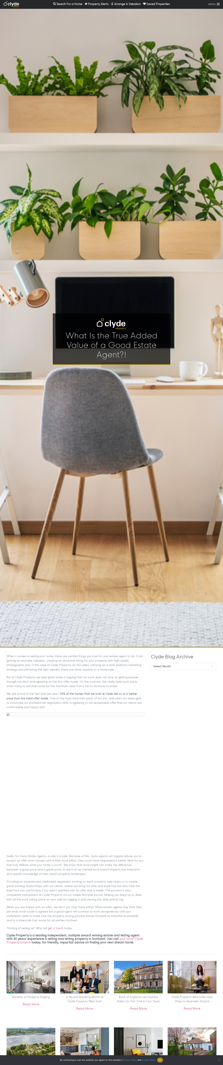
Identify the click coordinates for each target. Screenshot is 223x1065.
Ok (160, 1060)
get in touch (55, 928)
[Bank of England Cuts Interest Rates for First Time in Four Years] (138, 977)
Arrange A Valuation (127, 4)
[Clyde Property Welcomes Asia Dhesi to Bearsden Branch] (192, 977)
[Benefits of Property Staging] (31, 977)
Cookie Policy (148, 1060)
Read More (31, 1004)
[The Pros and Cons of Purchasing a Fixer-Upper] (138, 1048)
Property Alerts (98, 4)
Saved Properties (158, 4)
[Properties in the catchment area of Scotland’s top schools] (192, 1043)
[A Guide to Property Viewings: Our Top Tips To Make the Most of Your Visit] (84, 1043)
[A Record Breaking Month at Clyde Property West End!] (84, 977)
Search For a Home (69, 4)
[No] (219, 1060)
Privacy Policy (130, 1060)
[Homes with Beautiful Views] (31, 1044)
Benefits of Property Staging (31, 997)
